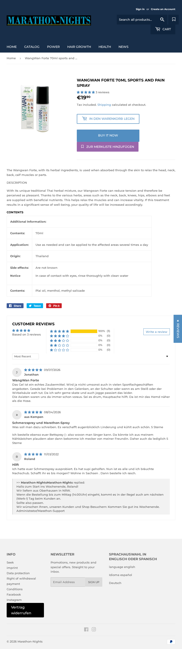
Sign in (140, 9)
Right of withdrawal (21, 578)
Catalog (32, 47)
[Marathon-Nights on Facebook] (86, 630)
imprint (12, 568)
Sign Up (93, 582)
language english (122, 567)
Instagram (14, 600)
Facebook (14, 594)
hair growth (79, 47)
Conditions (15, 589)
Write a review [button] (156, 332)
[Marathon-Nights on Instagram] (94, 630)
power (53, 47)
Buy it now (108, 135)
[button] (86, 92)
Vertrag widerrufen (21, 610)
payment (13, 584)
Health (105, 47)
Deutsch (115, 583)
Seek (10, 562)
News (124, 47)
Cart (166, 29)
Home (12, 47)
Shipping (104, 104)
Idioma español (120, 575)
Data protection (18, 573)
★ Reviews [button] (178, 328)
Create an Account (163, 9)
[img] (33, 370)
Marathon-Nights (30, 641)
